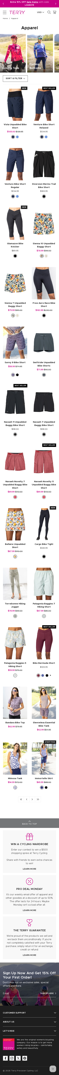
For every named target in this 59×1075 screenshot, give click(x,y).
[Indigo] (43, 675)
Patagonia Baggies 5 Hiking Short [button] (15, 664)
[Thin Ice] (44, 616)
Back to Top (29, 824)
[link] (29, 851)
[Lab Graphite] (44, 375)
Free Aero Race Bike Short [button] (44, 304)
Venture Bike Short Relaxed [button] (44, 126)
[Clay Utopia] (15, 497)
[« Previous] (27, 799)
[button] (55, 3)
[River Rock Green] (15, 616)
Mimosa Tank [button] (15, 778)
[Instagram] (11, 1058)
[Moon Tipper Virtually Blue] (15, 675)
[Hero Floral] (42, 256)
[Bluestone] (17, 137)
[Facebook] (5, 1058)
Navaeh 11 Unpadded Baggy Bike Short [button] (15, 423)
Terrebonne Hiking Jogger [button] (15, 605)
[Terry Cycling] (17, 12)
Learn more (29, 869)
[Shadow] (15, 434)
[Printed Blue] (15, 787)
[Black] (44, 196)
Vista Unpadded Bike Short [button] (15, 126)
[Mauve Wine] (38, 675)
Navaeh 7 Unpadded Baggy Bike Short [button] (44, 423)
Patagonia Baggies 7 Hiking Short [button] (44, 605)
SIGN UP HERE (47, 993)
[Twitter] (18, 1058)
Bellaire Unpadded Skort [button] (15, 546)
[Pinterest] (24, 1058)
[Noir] (46, 787)
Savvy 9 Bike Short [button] (15, 362)
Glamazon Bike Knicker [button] (15, 245)
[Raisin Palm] (13, 375)
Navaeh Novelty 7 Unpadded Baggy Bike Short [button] (15, 484)
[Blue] (42, 787)
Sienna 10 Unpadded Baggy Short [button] (44, 245)
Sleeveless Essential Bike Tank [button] (44, 724)
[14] (38, 799)
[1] (21, 799)
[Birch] (46, 256)
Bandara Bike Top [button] (15, 723)
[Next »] (32, 799)
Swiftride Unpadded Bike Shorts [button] (44, 364)
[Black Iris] (13, 137)
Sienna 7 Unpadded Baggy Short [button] (15, 304)
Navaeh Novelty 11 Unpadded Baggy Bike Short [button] (44, 484)
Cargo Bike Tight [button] (44, 544)
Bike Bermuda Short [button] (44, 663)
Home (5, 18)
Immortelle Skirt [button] (44, 778)
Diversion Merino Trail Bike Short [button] (44, 185)
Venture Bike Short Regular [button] (15, 185)
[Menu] (4, 12)
